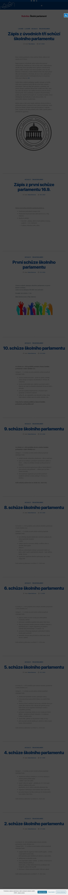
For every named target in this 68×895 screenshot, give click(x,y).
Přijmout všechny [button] (42, 892)
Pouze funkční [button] (51, 892)
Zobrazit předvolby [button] (61, 892)
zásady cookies (21, 892)
